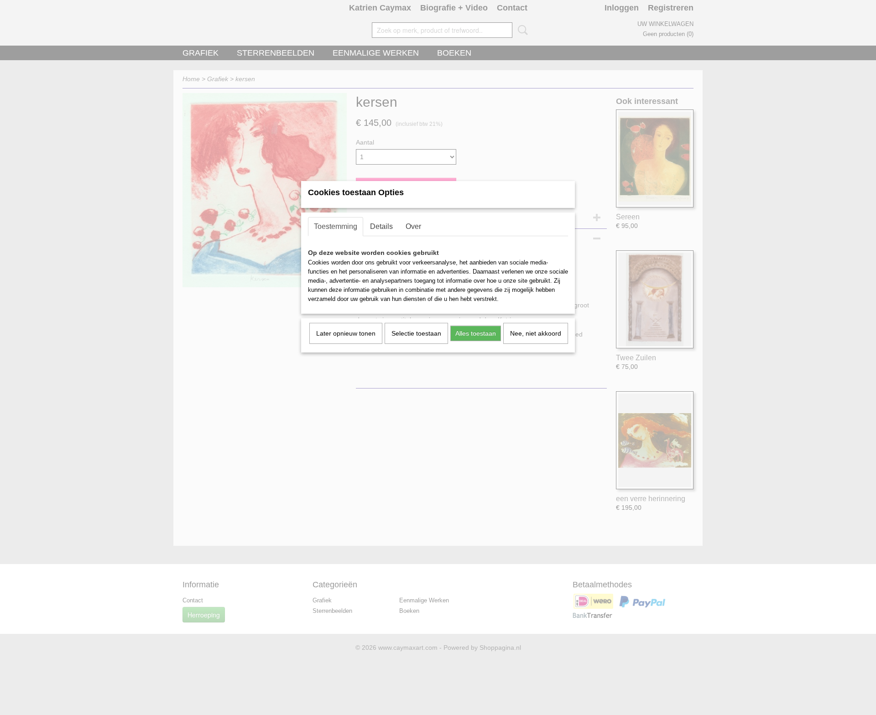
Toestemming (335, 226)
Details (381, 226)
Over (413, 226)
